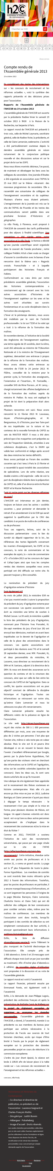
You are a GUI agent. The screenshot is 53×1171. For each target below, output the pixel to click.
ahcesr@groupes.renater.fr (17, 942)
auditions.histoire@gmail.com (18, 933)
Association (44, 58)
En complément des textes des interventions (26, 83)
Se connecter (26, 1166)
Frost (30, 1163)
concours (7, 1077)
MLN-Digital (21, 1160)
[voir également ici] (13, 591)
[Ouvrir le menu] (26, 40)
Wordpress (37, 1160)
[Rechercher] (45, 29)
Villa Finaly (16, 1077)
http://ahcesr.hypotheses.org (35, 723)
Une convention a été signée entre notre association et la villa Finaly (26, 236)
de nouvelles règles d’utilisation (32, 966)
